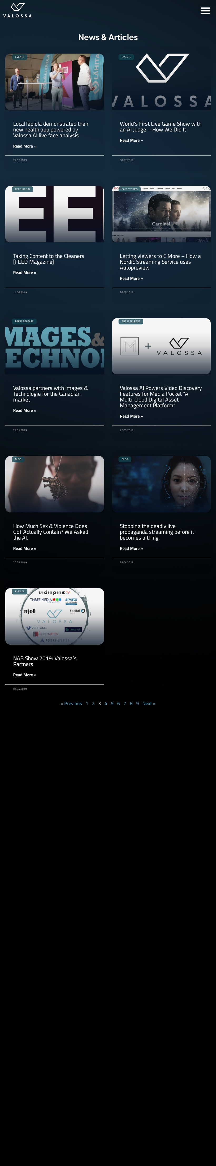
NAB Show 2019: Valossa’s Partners (45, 661)
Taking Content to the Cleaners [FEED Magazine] (48, 259)
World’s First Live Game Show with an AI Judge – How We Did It (161, 126)
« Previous (71, 703)
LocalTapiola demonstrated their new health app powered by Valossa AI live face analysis (51, 129)
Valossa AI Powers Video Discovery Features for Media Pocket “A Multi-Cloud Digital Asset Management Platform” (161, 396)
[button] (205, 10)
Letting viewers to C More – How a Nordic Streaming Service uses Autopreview (160, 262)
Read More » (24, 146)
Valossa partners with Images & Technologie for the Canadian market (50, 394)
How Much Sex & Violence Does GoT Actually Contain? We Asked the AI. (50, 532)
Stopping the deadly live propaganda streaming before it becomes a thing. (157, 532)
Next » (149, 703)
